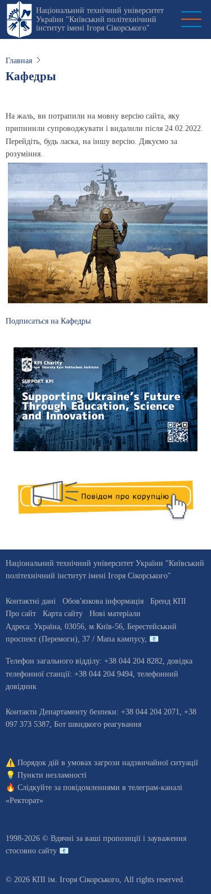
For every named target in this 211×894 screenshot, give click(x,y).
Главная (19, 60)
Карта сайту (63, 613)
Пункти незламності (52, 775)
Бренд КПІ (168, 601)
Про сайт (21, 613)
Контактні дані (31, 601)
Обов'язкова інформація (102, 601)
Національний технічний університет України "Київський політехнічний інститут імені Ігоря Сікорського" (100, 19)
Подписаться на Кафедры (48, 321)
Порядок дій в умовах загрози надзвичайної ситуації (107, 762)
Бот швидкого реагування (97, 724)
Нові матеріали (115, 613)
